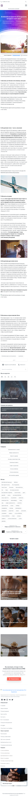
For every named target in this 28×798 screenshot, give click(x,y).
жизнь (9, 495)
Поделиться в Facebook (10, 364)
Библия (16, 482)
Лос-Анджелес (15, 484)
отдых (11, 505)
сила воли (23, 510)
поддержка (4, 508)
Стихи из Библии (14, 468)
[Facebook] (2, 377)
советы (10, 513)
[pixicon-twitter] (12, 700)
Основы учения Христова (14, 459)
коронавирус (14, 500)
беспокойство (19, 487)
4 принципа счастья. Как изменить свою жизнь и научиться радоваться (13, 650)
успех (20, 518)
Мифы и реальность (14, 452)
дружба (3, 495)
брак (7, 490)
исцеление (20, 356)
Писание (11, 487)
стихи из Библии (5, 516)
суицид (19, 516)
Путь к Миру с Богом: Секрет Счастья (13, 622)
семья (17, 510)
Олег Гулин (4, 487)
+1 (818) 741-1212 (6, 1)
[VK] (15, 377)
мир (2, 503)
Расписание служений (13, 8)
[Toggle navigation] (26, 5)
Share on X (22, 364)
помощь (11, 508)
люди (20, 500)
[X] (5, 377)
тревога (3, 518)
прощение (4, 510)
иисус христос (5, 497)
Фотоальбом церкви (14, 475)
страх (13, 516)
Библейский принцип (7, 482)
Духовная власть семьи (14, 449)
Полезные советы (20, 21)
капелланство (5, 500)
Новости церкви (14, 456)
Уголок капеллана (14, 472)
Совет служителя (14, 465)
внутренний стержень (7, 492)
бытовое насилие (14, 490)
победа (17, 505)
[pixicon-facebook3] (2, 700)
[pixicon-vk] (9, 700)
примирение (18, 508)
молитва (19, 503)
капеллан (21, 497)
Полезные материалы (8, 21)
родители (11, 510)
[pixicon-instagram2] (7, 700)
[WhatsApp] (11, 377)
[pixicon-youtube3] (4, 700)
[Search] (25, 2)
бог (2, 490)
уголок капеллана (12, 518)
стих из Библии (18, 513)
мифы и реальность (10, 503)
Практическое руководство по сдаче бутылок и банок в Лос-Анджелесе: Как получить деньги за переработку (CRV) (14, 561)
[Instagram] (8, 377)
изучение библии (17, 495)
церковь (4, 521)
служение (4, 513)
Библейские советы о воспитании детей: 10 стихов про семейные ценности (12, 593)
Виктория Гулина (6, 484)
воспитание (17, 492)
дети (24, 492)
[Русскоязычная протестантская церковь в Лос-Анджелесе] (14, 691)
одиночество (5, 505)
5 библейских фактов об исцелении (9, 356)
